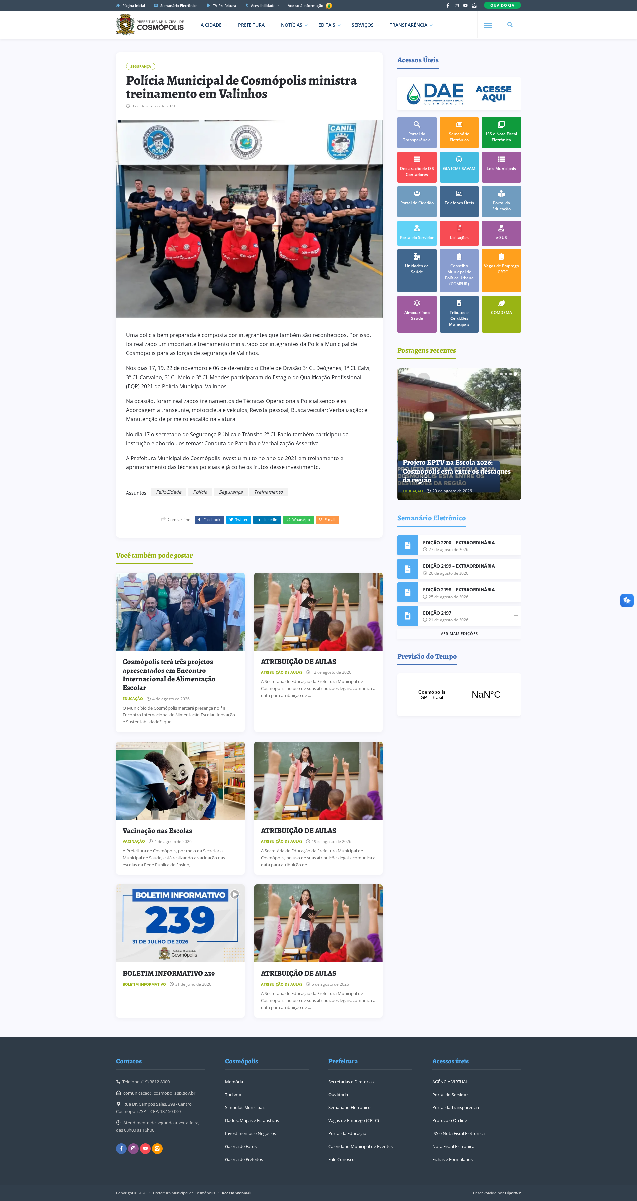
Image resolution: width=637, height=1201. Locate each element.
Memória (234, 1082)
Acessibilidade (262, 5)
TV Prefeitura (224, 5)
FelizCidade (168, 492)
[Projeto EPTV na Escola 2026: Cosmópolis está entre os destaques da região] (459, 434)
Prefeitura (251, 25)
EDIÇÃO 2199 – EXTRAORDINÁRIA (459, 566)
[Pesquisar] (510, 24)
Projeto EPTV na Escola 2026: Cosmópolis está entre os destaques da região (457, 471)
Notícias (291, 25)
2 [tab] (506, 374)
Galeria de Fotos (241, 1146)
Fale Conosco (341, 1159)
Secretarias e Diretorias (351, 1082)
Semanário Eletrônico (178, 5)
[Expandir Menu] (488, 25)
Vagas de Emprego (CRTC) (353, 1120)
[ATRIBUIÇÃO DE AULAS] (318, 612)
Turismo (233, 1094)
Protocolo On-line (449, 1120)
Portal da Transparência (455, 1107)
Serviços (363, 25)
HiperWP (513, 1192)
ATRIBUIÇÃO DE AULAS (298, 662)
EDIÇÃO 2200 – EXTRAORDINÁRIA (459, 542)
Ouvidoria (338, 1094)
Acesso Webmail (236, 1192)
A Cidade (211, 25)
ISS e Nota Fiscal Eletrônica (458, 1133)
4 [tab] (515, 374)
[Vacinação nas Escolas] (180, 781)
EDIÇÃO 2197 (437, 613)
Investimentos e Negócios (250, 1133)
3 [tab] (510, 374)
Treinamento (268, 492)
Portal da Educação (347, 1133)
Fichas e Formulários (452, 1159)
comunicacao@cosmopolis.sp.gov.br (159, 1093)
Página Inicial (133, 5)
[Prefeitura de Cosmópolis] (150, 25)
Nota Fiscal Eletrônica (453, 1146)
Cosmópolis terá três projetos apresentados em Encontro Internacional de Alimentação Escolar (169, 675)
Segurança (140, 66)
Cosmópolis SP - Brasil (459, 694)
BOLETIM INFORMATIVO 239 (169, 973)
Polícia (200, 492)
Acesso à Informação (306, 5)
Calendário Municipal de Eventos (360, 1146)
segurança (231, 492)
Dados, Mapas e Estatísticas (252, 1120)
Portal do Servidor (450, 1094)
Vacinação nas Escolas (157, 831)
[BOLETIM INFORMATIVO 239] (180, 923)
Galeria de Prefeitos (244, 1159)
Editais (326, 25)
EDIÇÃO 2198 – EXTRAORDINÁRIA (459, 589)
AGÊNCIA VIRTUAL (450, 1082)
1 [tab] (501, 374)
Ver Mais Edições (459, 633)
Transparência (408, 25)
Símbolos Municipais (245, 1107)
